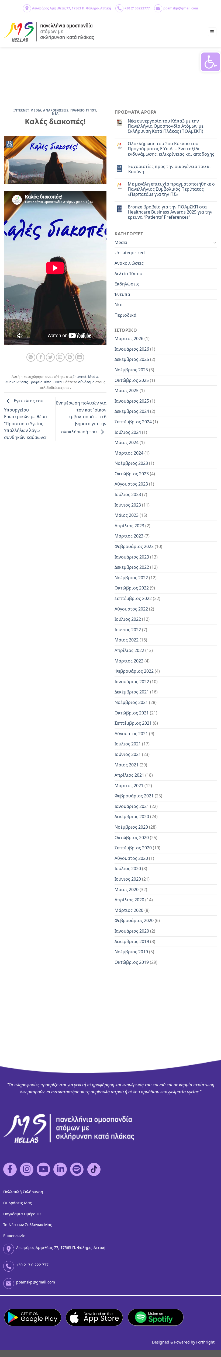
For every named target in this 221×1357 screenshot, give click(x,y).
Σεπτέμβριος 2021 (133, 723)
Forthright (205, 1342)
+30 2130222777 (137, 8)
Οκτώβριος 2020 (132, 837)
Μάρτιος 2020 (129, 910)
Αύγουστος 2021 (131, 734)
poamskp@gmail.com (180, 8)
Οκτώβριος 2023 (132, 474)
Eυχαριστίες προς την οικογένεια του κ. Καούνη (169, 169)
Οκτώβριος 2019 (132, 962)
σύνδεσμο (86, 381)
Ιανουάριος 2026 (132, 349)
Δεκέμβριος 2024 (132, 411)
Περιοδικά (125, 315)
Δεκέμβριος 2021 (132, 692)
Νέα (58, 381)
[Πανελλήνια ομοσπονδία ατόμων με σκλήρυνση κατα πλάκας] (49, 32)
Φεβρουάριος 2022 (134, 671)
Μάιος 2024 (127, 442)
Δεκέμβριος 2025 (132, 359)
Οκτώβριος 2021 (132, 713)
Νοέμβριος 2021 (131, 702)
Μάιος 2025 (127, 390)
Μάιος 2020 (127, 889)
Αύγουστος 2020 (131, 858)
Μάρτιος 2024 (129, 453)
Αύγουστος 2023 (131, 484)
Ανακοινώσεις (16, 381)
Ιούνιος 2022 (128, 630)
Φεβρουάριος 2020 (134, 920)
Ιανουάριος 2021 (132, 806)
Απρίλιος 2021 (129, 775)
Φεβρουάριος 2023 (134, 546)
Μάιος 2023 (127, 515)
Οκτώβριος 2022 (132, 588)
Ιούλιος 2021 (128, 744)
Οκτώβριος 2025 (132, 380)
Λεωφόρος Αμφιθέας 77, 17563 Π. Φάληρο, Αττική (71, 8)
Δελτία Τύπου (128, 274)
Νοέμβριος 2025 (131, 370)
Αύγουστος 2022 (131, 609)
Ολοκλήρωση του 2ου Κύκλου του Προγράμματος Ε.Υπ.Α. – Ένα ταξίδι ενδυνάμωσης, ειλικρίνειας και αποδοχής (171, 149)
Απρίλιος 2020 (129, 900)
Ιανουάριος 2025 (132, 401)
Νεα (55, 113)
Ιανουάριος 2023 (132, 557)
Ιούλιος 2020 (128, 868)
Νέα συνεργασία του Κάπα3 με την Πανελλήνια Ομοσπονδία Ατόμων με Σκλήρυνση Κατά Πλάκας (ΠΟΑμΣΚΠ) (165, 126)
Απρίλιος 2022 (129, 650)
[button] (210, 61)
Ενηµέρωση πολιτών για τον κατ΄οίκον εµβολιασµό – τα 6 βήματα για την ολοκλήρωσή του (81, 417)
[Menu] (212, 31)
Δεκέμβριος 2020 (132, 816)
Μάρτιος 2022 (129, 661)
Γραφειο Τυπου (83, 110)
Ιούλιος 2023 (128, 494)
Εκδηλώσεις (127, 284)
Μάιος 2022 (127, 640)
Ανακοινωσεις (55, 110)
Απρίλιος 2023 (129, 526)
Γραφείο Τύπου (41, 381)
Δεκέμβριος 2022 (132, 567)
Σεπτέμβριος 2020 (133, 848)
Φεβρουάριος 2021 (134, 796)
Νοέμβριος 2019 (131, 952)
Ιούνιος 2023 (128, 505)
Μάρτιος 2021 (129, 786)
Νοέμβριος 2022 (131, 578)
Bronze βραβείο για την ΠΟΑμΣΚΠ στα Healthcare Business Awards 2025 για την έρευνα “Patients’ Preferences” (170, 212)
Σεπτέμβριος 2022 (133, 598)
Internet (21, 110)
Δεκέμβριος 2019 (132, 941)
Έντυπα (122, 294)
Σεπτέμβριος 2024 (133, 422)
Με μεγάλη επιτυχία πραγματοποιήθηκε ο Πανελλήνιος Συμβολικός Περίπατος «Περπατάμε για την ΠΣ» (171, 189)
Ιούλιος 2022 (128, 619)
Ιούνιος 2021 (128, 754)
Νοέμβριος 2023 (131, 463)
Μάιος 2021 (127, 765)
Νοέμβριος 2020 (131, 827)
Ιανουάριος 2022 (132, 682)
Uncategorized (130, 253)
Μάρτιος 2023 (129, 536)
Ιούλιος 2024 (128, 432)
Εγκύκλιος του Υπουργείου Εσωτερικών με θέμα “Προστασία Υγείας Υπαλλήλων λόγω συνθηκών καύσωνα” (25, 419)
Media (35, 110)
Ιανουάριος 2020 (132, 931)
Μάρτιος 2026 (129, 338)
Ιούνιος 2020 (128, 879)
